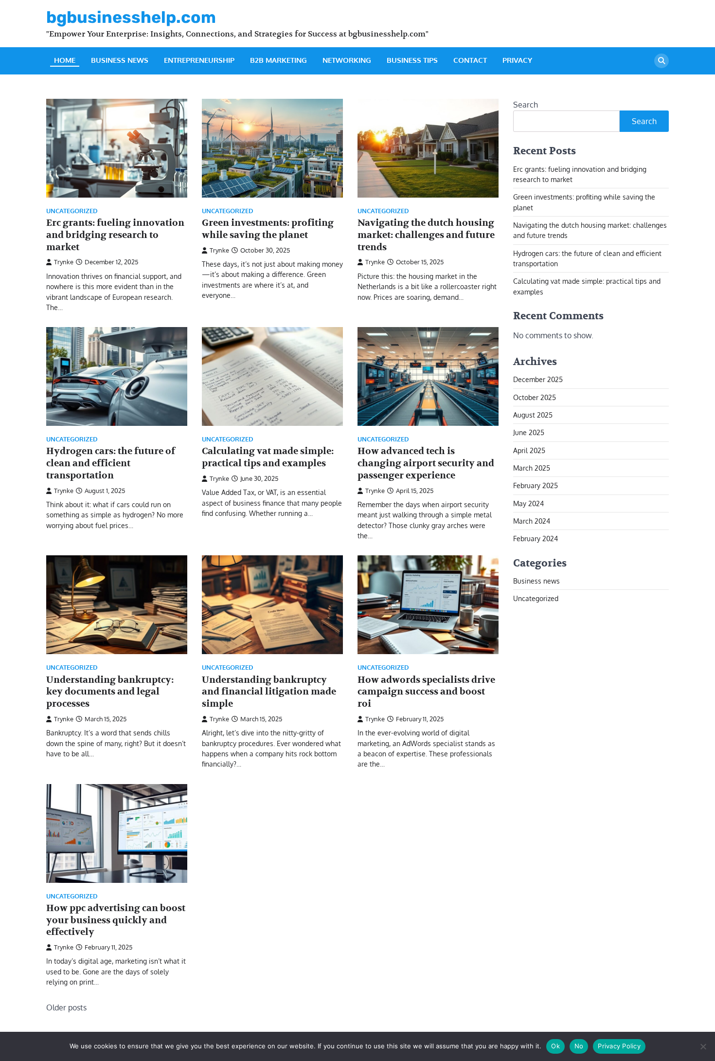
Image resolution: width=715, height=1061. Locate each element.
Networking (346, 60)
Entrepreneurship (199, 60)
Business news (119, 60)
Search (525, 105)
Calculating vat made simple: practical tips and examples (268, 457)
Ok (555, 1046)
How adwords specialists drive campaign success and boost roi (426, 692)
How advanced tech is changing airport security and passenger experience (426, 463)
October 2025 (534, 396)
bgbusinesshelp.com (131, 17)
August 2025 (533, 414)
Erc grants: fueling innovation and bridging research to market (115, 235)
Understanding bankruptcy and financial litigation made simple (269, 692)
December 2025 (538, 379)
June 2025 (528, 432)
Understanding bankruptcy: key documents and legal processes (110, 692)
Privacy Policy (619, 1046)
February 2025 (535, 485)
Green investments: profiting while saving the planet (268, 229)
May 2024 (528, 502)
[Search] (661, 61)
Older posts (66, 1007)
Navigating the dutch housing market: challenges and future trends (426, 235)
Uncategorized (72, 211)
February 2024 (535, 538)
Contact (470, 60)
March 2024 (531, 520)
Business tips (412, 60)
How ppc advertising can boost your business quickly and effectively (115, 920)
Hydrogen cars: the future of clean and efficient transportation (110, 463)
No (579, 1046)
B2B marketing (278, 60)
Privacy (517, 60)
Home (64, 60)
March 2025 (531, 467)
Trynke (63, 262)
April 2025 (529, 449)
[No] (703, 1046)
